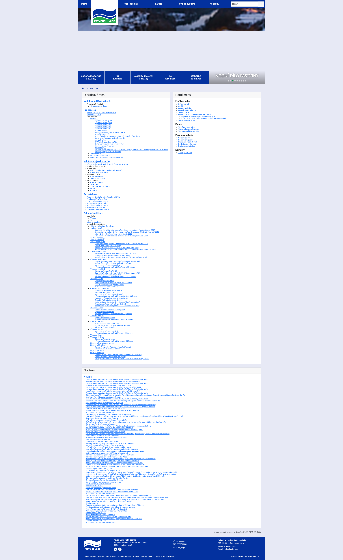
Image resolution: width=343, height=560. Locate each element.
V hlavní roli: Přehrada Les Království (108, 291)
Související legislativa (186, 120)
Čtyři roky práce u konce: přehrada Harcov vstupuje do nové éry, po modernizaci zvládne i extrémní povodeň (126, 422)
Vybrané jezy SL (100, 148)
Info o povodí (183, 104)
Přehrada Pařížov (97, 316)
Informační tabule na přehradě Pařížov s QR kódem (114, 320)
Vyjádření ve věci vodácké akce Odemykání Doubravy (105, 432)
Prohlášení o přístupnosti (116, 557)
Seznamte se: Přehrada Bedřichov (107, 265)
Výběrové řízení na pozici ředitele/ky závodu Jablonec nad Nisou (109, 428)
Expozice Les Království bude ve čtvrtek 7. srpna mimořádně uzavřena (112, 490)
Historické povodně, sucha (97, 201)
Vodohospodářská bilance (97, 205)
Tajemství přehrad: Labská (104, 281)
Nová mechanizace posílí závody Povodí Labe (102, 436)
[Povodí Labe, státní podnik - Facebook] (120, 549)
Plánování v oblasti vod (187, 142)
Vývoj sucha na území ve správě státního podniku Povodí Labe (108, 386)
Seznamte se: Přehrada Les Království (108, 294)
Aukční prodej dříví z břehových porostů (106, 170)
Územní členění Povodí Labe (105, 146)
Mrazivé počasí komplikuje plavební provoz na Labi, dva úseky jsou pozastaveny (115, 451)
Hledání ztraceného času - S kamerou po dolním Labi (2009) (117, 248)
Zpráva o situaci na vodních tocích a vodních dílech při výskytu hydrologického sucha (117, 380)
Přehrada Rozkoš (96, 329)
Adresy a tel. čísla (185, 153)
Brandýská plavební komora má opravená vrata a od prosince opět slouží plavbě (115, 465)
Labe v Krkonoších (97, 240)
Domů (84, 4)
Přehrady (93, 218)
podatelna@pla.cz (230, 549)
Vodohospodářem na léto (188, 131)
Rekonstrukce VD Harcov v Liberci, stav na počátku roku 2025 (108, 517)
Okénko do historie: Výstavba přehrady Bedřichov (113, 263)
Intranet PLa (159, 557)
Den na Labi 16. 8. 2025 (94, 486)
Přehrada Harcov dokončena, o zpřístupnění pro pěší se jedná (108, 414)
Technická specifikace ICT (100, 156)
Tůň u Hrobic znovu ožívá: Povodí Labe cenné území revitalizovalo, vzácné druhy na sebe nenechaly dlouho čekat (127, 434)
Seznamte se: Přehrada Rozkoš (106, 331)
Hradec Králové (96, 228)
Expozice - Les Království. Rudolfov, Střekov (104, 197)
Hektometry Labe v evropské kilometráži (110, 138)
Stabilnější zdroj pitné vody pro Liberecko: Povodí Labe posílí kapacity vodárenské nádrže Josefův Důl (123, 401)
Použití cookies (133, 557)
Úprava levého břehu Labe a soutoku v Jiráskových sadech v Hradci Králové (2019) (125, 230)
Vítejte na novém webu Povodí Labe (99, 469)
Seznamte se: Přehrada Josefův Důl (108, 275)
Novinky (88, 377)
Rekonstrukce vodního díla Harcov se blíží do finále (104, 480)
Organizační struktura (187, 110)
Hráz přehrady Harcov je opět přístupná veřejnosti (104, 403)
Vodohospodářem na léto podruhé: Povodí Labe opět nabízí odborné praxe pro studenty (118, 426)
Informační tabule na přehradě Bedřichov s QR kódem (115, 267)
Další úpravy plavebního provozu (98, 440)
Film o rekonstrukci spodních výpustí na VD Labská (113, 283)
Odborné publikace (196, 77)
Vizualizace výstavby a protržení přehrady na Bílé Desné (115, 254)
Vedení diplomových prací (188, 129)
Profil (180, 106)
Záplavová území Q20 (103, 127)
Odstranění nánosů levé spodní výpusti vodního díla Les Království (110, 455)
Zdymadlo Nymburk (98, 345)
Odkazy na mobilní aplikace (98, 209)
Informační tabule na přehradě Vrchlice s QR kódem (114, 341)
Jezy (91, 220)
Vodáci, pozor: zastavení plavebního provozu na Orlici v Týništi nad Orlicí (112, 391)
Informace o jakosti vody (97, 203)
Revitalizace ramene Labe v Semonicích (100, 515)
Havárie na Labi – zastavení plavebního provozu (103, 482)
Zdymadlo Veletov (97, 351)
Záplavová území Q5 (102, 129)
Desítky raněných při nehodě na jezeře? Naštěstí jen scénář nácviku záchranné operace (118, 496)
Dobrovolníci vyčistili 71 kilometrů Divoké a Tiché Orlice (106, 511)
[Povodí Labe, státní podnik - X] (115, 549)
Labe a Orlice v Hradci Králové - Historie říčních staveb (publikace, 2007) (121, 236)
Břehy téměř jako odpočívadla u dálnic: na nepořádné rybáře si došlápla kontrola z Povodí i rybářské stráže (125, 476)
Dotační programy (185, 140)
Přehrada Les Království (99, 289)
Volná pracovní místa (186, 127)
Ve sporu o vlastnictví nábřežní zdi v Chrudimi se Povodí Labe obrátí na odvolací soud (117, 467)
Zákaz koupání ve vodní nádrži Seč (98, 484)
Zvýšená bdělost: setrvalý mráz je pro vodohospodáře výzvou (108, 447)
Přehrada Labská (96, 279)
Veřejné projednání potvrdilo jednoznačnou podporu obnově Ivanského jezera (114, 430)
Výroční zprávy (184, 138)
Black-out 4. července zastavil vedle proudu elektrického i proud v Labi (112, 492)
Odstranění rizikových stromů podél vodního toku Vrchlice (107, 478)
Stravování (169, 557)
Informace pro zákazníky (100, 187)
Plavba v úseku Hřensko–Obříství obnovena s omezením (106, 438)
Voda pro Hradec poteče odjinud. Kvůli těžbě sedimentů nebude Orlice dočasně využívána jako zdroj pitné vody (127, 497)
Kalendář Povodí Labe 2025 (96, 521)
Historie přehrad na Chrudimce (102, 226)
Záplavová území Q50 (103, 125)
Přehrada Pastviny (97, 322)
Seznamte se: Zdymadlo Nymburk (107, 349)
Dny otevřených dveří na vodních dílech (100, 424)
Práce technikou (96, 176)
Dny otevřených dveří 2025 (96, 513)
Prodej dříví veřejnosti (99, 172)
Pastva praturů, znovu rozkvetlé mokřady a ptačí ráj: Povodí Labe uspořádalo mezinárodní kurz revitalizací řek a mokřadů (131, 474)
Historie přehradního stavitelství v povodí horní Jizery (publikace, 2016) (121, 257)
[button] (132, 4)
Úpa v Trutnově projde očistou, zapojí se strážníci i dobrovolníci (109, 501)
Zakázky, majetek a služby (143, 77)
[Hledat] (261, 4)
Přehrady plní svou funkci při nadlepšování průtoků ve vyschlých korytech (112, 382)
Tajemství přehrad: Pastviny (105, 327)
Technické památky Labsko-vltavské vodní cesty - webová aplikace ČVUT (121, 244)
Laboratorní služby (97, 178)
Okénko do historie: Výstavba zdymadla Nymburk (113, 347)
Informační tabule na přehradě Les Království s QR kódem (116, 296)
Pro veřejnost (170, 77)
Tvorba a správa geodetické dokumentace (106, 158)
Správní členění (184, 112)
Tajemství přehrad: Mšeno (104, 312)
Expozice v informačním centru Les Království (111, 298)
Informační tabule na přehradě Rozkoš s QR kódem (114, 333)
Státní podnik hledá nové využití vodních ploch (103, 470)
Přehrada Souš (96, 335)
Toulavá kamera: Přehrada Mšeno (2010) (110, 310)
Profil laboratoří (96, 182)
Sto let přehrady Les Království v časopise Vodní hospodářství (117, 302)
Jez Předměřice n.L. (97, 238)
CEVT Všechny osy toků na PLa (106, 142)
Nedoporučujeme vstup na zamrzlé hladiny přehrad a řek (107, 453)
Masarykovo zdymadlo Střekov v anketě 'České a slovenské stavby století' (122, 359)
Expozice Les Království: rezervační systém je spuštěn (105, 409)
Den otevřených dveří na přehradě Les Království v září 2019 (117, 306)
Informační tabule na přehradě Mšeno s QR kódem (113, 314)
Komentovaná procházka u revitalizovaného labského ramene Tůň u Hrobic (113, 387)
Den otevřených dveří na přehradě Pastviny (102, 418)
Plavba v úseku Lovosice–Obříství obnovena (102, 441)
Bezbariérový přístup (186, 146)
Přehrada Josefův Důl (98, 269)
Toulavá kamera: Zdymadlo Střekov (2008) (110, 357)
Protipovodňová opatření (97, 199)
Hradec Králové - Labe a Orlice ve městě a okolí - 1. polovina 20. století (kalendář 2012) (127, 232)
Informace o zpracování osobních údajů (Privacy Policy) (203, 118)
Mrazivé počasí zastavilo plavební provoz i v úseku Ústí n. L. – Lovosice (112, 449)
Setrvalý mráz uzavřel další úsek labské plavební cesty (105, 445)
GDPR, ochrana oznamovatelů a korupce (194, 114)
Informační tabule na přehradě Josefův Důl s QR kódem (115, 277)
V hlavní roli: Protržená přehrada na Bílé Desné (112, 256)
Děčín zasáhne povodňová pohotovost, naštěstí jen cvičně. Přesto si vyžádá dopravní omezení (120, 407)
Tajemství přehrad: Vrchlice (105, 339)
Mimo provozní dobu (98, 106)
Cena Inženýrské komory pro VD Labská (109, 285)
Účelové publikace (94, 222)
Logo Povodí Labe (97, 154)
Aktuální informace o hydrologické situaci (101, 412)
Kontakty (93, 191)
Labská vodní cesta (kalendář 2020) (108, 246)
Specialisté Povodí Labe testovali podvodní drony (104, 397)
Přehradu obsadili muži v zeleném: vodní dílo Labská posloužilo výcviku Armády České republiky (121, 459)
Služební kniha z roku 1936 (104, 293)
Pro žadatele (117, 77)
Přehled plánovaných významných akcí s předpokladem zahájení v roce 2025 (114, 519)
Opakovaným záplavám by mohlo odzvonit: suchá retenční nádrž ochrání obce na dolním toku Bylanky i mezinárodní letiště (131, 472)
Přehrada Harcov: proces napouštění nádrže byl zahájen (106, 420)
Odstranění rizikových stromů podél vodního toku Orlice (106, 457)
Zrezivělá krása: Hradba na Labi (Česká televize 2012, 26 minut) (118, 355)
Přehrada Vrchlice (97, 337)
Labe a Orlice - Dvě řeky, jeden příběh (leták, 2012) (113, 234)
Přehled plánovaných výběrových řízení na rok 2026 (107, 164)
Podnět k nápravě (94, 115)
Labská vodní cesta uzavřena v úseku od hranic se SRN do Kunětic (110, 443)
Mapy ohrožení (100, 140)
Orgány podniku (184, 108)
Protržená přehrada (98, 252)
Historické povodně (102, 134)
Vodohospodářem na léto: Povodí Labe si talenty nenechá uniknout (110, 507)
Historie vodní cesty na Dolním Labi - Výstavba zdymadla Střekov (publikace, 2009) (125, 250)
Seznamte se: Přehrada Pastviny (107, 324)
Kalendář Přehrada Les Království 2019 (109, 300)
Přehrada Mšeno (96, 308)
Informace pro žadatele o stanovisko (101, 113)
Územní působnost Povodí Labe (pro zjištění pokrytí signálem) (117, 136)
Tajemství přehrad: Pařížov (105, 318)
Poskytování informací (187, 144)
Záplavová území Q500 (103, 121)
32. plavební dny (92, 503)
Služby (92, 189)
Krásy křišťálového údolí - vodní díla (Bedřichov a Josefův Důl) (117, 261)
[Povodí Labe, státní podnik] (104, 12)
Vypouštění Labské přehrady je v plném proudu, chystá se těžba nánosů (112, 411)
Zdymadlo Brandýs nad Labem (102, 343)
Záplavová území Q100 (103, 123)
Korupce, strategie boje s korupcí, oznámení (198, 117)
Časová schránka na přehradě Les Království (111, 304)
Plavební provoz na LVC (96, 207)
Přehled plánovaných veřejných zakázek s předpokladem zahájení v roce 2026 (114, 463)
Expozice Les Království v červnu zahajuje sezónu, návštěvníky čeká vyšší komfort (115, 505)
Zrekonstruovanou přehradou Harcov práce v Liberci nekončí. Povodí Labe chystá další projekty (121, 405)
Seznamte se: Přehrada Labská (106, 287)
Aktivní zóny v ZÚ (101, 131)
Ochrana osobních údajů (94, 557)
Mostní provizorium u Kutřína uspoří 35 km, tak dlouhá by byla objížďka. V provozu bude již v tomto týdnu (125, 499)
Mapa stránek (146, 557)
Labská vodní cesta (97, 242)
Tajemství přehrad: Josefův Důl (106, 271)
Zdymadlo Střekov (97, 353)
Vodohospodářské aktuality (91, 77)
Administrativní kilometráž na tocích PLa (110, 132)
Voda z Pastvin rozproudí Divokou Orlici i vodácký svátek (106, 509)
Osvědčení (94, 184)
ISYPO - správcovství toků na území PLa (109, 144)
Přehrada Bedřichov (98, 259)
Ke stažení (94, 119)
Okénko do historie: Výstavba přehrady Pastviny (112, 325)
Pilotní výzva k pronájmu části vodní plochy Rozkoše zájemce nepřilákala (112, 461)
